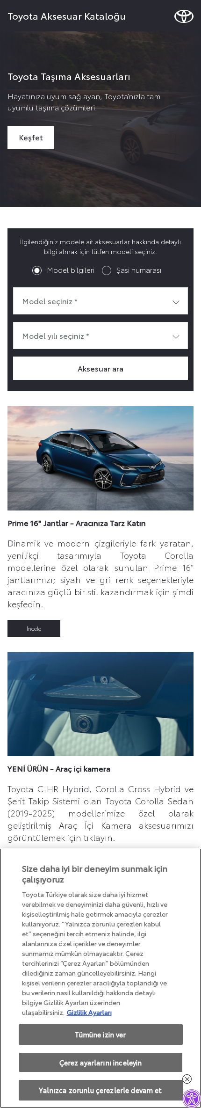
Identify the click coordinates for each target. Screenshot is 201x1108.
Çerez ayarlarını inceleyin (100, 1062)
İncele (34, 628)
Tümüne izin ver (100, 1034)
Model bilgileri (70, 269)
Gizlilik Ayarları (89, 1012)
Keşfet (31, 136)
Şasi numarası (138, 269)
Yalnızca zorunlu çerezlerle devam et (100, 1090)
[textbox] (100, 301)
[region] (100, 978)
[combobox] (100, 300)
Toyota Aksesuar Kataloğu (66, 15)
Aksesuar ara (100, 368)
